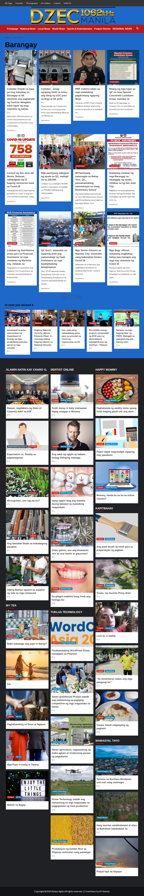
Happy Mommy (111, 400)
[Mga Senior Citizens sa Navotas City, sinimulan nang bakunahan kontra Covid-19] (89, 229)
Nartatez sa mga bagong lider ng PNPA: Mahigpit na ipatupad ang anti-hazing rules (125, 336)
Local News (44, 29)
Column (57, 3)
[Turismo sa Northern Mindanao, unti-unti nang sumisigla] (116, 760)
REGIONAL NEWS (122, 29)
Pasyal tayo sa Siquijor (109, 871)
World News (58, 29)
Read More (11, 130)
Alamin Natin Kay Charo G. (18, 400)
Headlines (45, 82)
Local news (114, 82)
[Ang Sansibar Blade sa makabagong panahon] (27, 525)
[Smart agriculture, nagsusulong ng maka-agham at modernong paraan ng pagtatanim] (72, 731)
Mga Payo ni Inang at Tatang (23, 764)
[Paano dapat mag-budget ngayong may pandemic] (116, 433)
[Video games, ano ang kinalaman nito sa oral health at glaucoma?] (72, 532)
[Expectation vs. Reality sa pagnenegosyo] (27, 436)
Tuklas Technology (68, 643)
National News (28, 29)
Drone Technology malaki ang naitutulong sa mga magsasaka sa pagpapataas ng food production (71, 802)
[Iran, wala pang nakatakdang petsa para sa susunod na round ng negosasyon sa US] (72, 318)
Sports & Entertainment (79, 29)
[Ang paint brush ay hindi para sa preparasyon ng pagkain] (116, 528)
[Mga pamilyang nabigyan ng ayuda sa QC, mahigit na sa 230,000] (55, 151)
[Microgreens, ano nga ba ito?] (27, 482)
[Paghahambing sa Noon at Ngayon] (27, 706)
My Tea (18, 636)
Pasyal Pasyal (102, 771)
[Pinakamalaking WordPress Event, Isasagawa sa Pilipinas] (72, 632)
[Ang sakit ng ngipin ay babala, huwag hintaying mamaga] (72, 436)
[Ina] (27, 665)
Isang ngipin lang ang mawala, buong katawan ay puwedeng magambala (69, 504)
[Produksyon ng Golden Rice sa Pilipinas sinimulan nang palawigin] (72, 830)
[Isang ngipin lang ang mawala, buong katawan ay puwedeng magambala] (72, 482)
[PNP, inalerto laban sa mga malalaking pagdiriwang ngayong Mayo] (89, 67)
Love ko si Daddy (106, 636)
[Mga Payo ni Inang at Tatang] (27, 746)
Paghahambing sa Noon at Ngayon (26, 724)
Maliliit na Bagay (16, 805)
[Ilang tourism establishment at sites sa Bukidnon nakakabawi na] (116, 807)
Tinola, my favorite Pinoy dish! (113, 593)
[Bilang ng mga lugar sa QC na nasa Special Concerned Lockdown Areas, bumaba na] (123, 67)
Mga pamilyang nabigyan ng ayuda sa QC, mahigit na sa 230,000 (55, 176)
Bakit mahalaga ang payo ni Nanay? (27, 643)
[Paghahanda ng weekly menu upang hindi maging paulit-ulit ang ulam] (116, 389)
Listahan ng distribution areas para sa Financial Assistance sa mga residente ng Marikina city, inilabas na (20, 257)
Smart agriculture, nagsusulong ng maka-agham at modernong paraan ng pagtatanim (71, 753)
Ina (8, 684)
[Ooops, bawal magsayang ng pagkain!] (116, 706)
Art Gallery (45, 3)
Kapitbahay (110, 539)
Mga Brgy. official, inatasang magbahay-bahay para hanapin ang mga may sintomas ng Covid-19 (122, 257)
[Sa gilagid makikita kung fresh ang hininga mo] (72, 578)
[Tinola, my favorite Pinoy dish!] (116, 574)
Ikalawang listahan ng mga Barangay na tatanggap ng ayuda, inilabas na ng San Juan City (122, 180)
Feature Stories (102, 29)
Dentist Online (66, 400)
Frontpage (12, 29)
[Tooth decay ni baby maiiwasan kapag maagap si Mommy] (72, 389)
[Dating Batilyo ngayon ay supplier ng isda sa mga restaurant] (27, 571)
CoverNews (90, 891)
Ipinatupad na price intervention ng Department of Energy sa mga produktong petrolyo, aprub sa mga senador (17, 339)
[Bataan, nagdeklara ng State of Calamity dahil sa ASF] (27, 389)
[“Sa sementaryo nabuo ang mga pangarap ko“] (116, 660)
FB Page (8, 3)
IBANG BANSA (67, 323)
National (11, 82)
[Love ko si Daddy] (116, 617)
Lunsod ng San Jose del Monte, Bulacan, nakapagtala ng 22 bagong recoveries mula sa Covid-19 (20, 180)
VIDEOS (67, 3)
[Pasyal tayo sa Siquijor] (116, 853)
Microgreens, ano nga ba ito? (23, 500)
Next (79, 297)
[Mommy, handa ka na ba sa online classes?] (116, 477)
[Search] (137, 28)
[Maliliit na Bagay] (27, 786)
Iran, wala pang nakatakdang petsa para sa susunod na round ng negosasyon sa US (71, 336)
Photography (32, 3)
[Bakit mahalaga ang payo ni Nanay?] (27, 625)
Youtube (19, 3)
